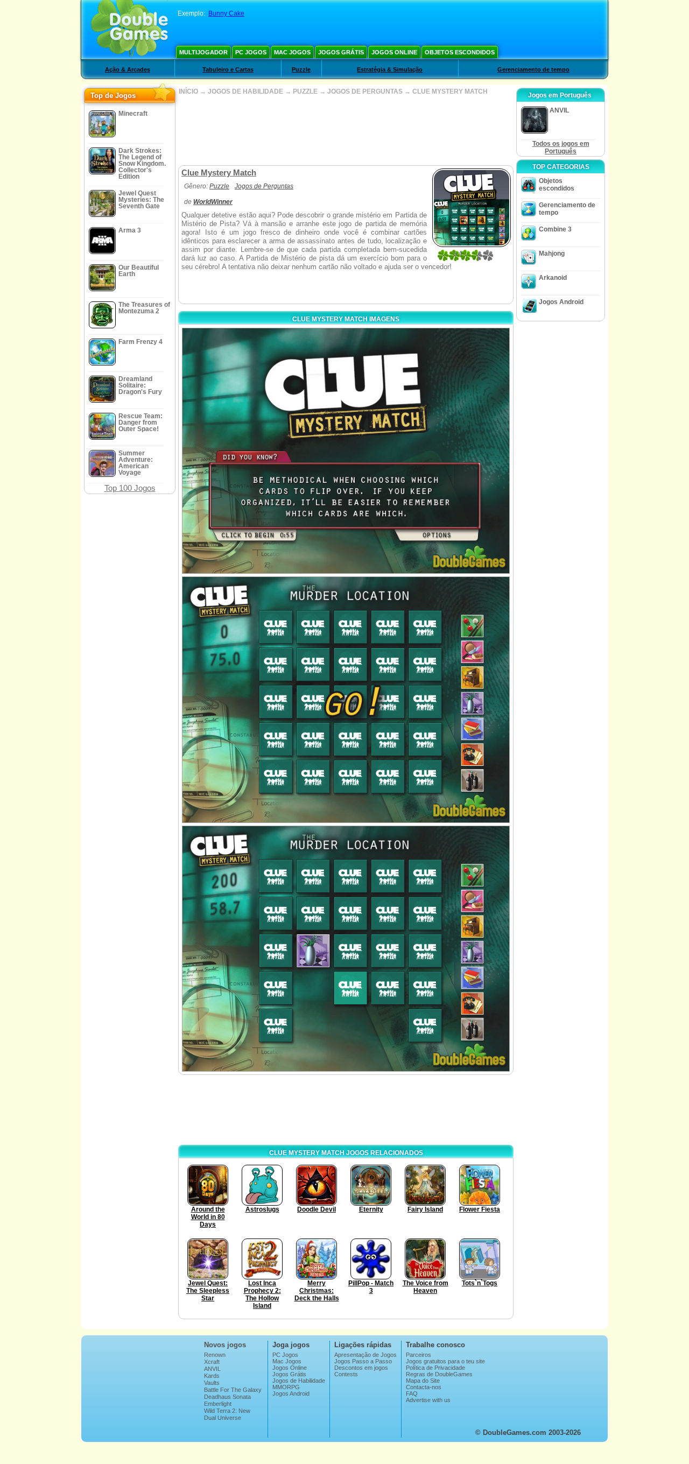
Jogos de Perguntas (264, 186)
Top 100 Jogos (130, 487)
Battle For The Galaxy (233, 1389)
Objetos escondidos (460, 52)
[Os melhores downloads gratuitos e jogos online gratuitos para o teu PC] (129, 29)
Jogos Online (394, 52)
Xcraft (212, 1362)
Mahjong (552, 253)
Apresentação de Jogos (365, 1355)
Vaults (212, 1382)
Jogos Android (561, 302)
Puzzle (301, 69)
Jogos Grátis (341, 52)
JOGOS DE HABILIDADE (245, 91)
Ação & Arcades (127, 69)
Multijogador (203, 52)
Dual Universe (222, 1417)
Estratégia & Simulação (390, 69)
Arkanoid (553, 277)
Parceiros (418, 1355)
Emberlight (217, 1403)
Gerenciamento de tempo (533, 69)
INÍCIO (188, 91)
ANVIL (212, 1369)
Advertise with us (428, 1400)
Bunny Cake (226, 13)
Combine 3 (555, 229)
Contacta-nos (423, 1387)
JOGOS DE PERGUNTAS (365, 91)
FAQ (412, 1393)
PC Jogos (250, 52)
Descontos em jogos (361, 1367)
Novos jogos (225, 1345)
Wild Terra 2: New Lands (227, 1413)
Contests (346, 1374)
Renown (215, 1355)
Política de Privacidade (435, 1367)
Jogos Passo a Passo (363, 1361)
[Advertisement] (346, 130)
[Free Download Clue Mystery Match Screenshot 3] (346, 949)
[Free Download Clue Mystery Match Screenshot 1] (346, 451)
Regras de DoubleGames (439, 1374)
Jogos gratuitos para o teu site (445, 1361)
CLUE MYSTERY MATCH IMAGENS (345, 319)
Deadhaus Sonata (227, 1396)
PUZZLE (305, 91)
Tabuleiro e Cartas (228, 69)
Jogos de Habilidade (298, 1380)
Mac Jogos (292, 52)
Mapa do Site (423, 1380)
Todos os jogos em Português (560, 147)
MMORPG (286, 1387)
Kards (212, 1375)
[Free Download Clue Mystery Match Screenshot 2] (346, 699)
